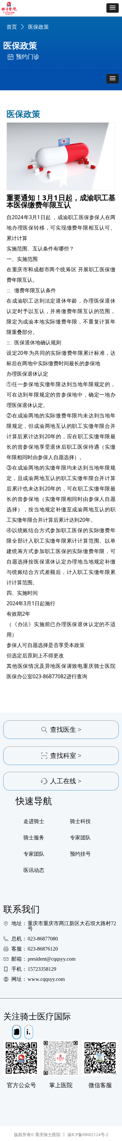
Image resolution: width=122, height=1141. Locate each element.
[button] (112, 8)
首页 (12, 27)
